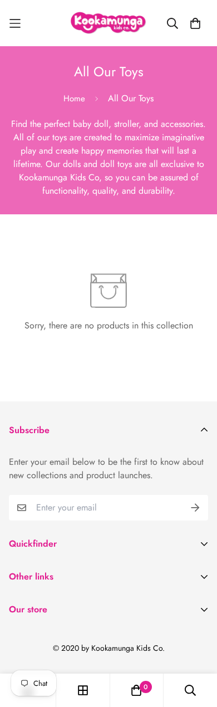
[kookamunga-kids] (109, 23)
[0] (136, 690)
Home (74, 98)
